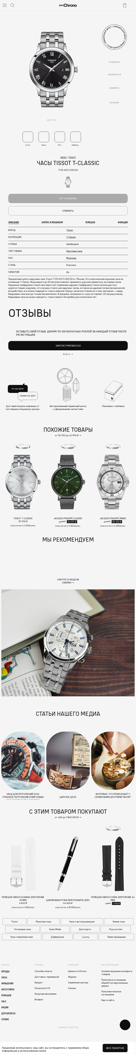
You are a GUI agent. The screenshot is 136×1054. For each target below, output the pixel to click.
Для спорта (85, 929)
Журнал (72, 976)
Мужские (71, 258)
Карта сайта (107, 1000)
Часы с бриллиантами (21, 936)
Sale (3, 1001)
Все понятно (115, 1048)
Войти (66, 354)
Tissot (69, 230)
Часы (4, 977)
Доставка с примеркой (47, 976)
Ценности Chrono (77, 971)
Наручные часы (74, 251)
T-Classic (71, 237)
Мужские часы (43, 921)
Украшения (7, 983)
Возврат (39, 999)
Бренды (5, 971)
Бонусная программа (45, 993)
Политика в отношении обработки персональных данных (114, 982)
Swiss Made (55, 929)
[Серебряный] (68, 182)
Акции (4, 1007)
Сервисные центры (78, 982)
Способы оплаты (43, 971)
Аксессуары (7, 989)
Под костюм (115, 929)
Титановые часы (22, 929)
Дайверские (57, 936)
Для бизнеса (8, 1013)
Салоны (72, 988)
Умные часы (119, 921)
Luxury (85, 936)
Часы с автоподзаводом (82, 921)
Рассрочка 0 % (42, 988)
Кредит (39, 982)
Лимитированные (116, 936)
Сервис (5, 1019)
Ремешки (6, 995)
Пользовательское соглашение (111, 993)
